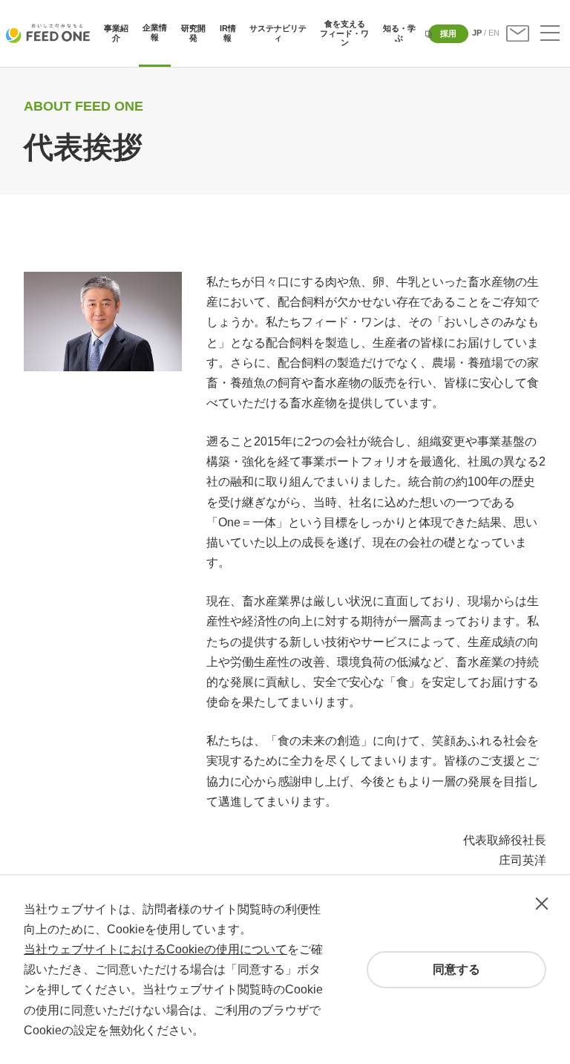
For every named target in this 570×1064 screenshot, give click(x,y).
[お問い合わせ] (517, 33)
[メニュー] (550, 33)
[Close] (541, 903)
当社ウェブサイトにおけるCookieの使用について (155, 949)
